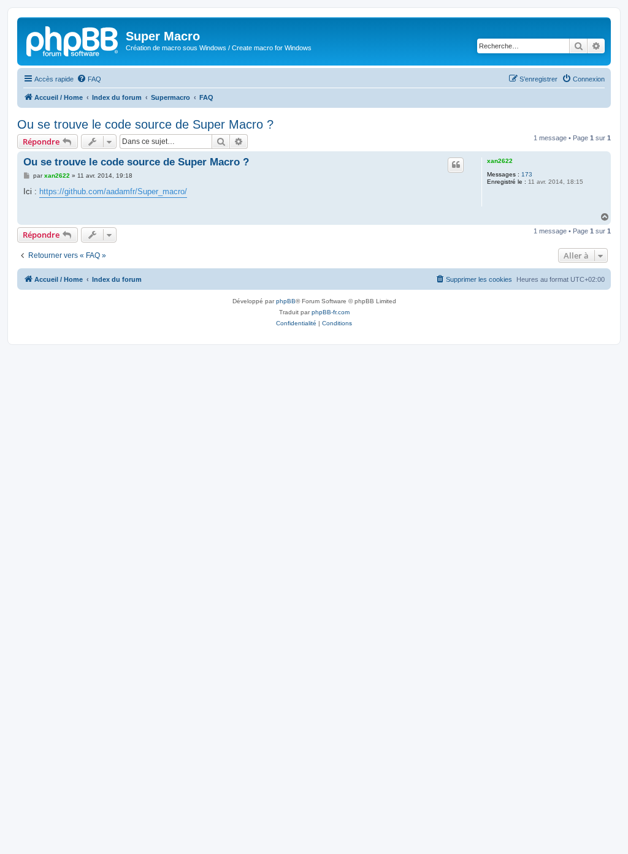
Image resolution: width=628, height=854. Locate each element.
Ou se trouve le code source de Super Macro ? (145, 124)
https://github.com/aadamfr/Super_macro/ (113, 191)
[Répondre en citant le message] (456, 164)
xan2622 (500, 160)
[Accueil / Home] (73, 39)
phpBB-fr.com (331, 312)
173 (526, 174)
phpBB (286, 301)
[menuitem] (89, 79)
